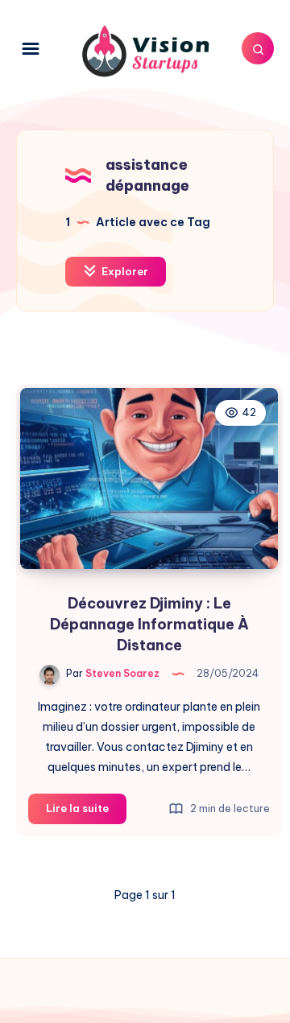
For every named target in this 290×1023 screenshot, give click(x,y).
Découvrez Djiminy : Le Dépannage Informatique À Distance (149, 624)
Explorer (123, 271)
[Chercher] (258, 48)
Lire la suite (86, 812)
